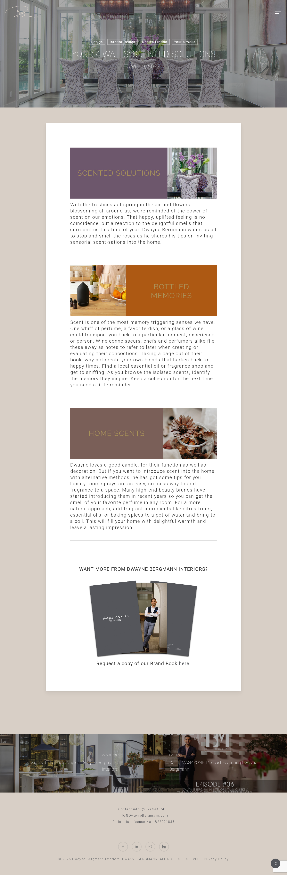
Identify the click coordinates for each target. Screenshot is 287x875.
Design (97, 42)
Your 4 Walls (184, 42)
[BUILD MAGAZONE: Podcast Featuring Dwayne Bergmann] (215, 763)
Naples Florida (154, 42)
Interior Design (122, 42)
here (184, 663)
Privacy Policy (216, 859)
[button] (278, 12)
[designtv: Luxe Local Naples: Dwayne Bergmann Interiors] (72, 763)
